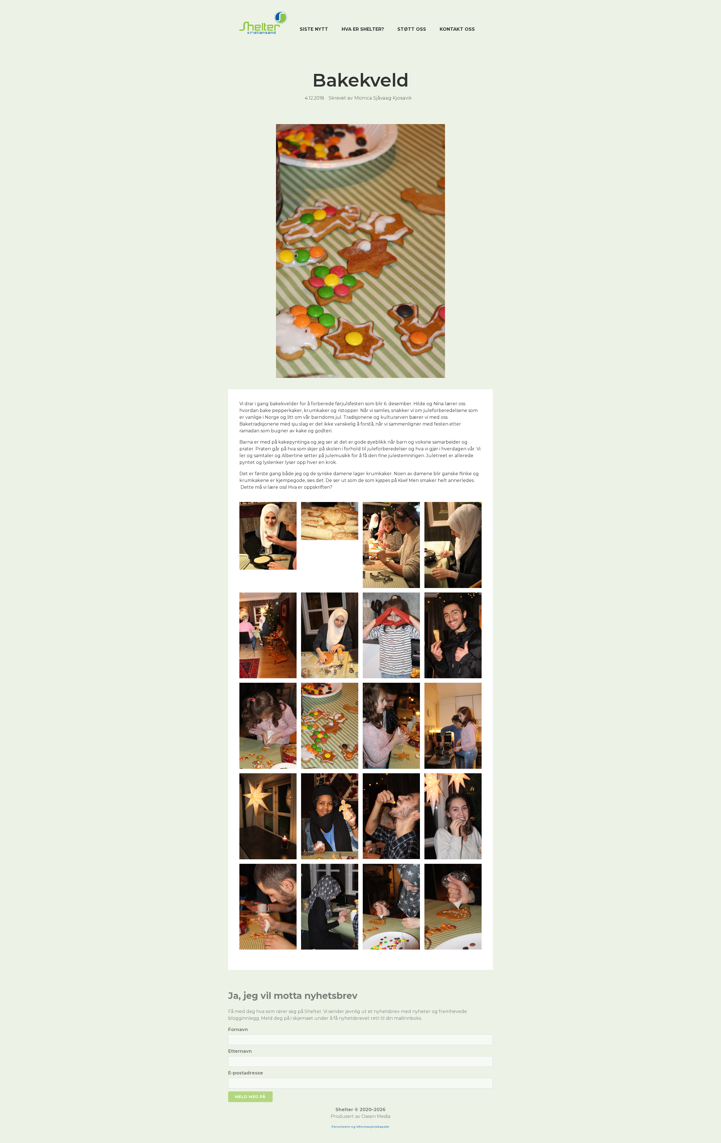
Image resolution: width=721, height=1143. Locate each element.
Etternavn (240, 1051)
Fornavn (238, 1029)
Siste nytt (314, 29)
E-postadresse (245, 1073)
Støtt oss (411, 29)
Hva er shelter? (363, 29)
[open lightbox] (268, 536)
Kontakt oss (457, 29)
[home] (263, 22)
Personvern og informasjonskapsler (360, 1127)
